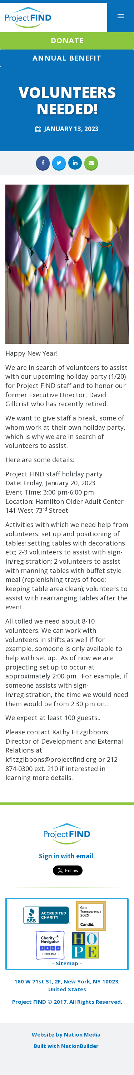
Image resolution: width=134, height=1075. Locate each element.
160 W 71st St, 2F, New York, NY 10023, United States (67, 985)
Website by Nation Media (66, 1034)
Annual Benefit (67, 58)
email (84, 856)
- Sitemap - (67, 963)
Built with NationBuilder (66, 1045)
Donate (67, 40)
